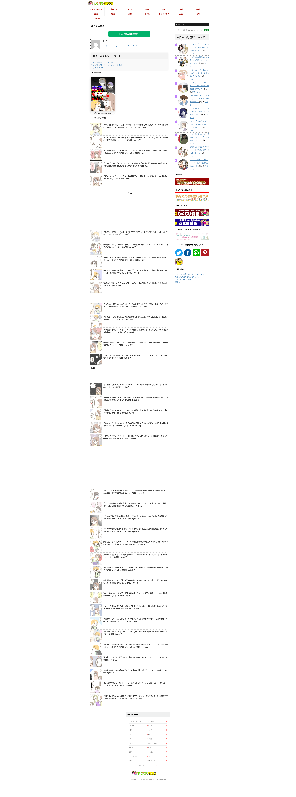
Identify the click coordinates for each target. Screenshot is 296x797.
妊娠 (147, 9)
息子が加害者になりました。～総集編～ (107, 65)
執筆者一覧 (113, 9)
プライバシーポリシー (183, 279)
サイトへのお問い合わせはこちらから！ (189, 274)
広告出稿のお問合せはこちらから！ (188, 277)
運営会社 (178, 282)
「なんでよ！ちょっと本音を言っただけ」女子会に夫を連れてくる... (199, 137)
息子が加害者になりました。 (103, 62)
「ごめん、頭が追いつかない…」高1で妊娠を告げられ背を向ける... (199, 47)
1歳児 (198, 9)
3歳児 (113, 14)
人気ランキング (96, 9)
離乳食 (131, 747)
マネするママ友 (97, 67)
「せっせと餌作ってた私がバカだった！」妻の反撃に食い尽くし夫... (199, 73)
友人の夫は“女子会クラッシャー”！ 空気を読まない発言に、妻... (199, 163)
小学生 (147, 14)
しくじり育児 (164, 14)
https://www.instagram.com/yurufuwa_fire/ (119, 46)
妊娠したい (130, 9)
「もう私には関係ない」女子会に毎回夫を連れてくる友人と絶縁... (199, 60)
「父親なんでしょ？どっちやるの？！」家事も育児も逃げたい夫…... (199, 111)
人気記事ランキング (135, 721)
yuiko (192, 156)
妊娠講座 (131, 725)
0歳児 (181, 9)
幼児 (130, 14)
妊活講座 (151, 721)
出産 (130, 734)
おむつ (131, 743)
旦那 (181, 14)
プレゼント (96, 18)
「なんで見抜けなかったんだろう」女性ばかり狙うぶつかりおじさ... (199, 124)
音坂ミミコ (196, 92)
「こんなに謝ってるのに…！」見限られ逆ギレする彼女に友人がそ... (199, 86)
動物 (198, 14)
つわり (150, 730)
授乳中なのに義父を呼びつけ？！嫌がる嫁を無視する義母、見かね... (199, 150)
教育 (130, 752)
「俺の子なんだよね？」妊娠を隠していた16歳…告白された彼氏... (199, 98)
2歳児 (96, 14)
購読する (180, 24)
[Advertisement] (129, 468)
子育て (164, 9)
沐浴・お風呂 (152, 743)
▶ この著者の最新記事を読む (129, 34)
